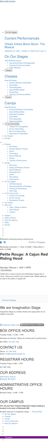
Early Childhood (15, 156)
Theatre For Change (16, 195)
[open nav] (1, 142)
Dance (11, 151)
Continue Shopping (9, 300)
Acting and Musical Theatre (19, 167)
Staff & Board (14, 209)
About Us (8, 205)
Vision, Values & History (18, 207)
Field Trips (13, 191)
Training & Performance (18, 160)
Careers (12, 212)
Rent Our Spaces (11, 220)
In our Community (12, 124)
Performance (14, 179)
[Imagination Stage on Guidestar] (32, 325)
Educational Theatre (16, 200)
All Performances (15, 184)
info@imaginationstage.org (15, 354)
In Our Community (11, 193)
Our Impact (9, 136)
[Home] (24, 29)
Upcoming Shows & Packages (20, 186)
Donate (7, 138)
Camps (8, 97)
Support (7, 215)
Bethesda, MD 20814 (8, 379)
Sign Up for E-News (5, 321)
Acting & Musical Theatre (18, 149)
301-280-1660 (14, 342)
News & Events (10, 218)
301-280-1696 (11, 351)
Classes (8, 70)
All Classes (13, 146)
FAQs (7, 222)
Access (12, 158)
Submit (42, 242)
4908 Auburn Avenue (8, 376)
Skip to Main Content (7, 1)
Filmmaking (13, 153)
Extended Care (14, 172)
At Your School (14, 198)
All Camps (13, 165)
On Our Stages (11, 32)
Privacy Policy (37, 411)
